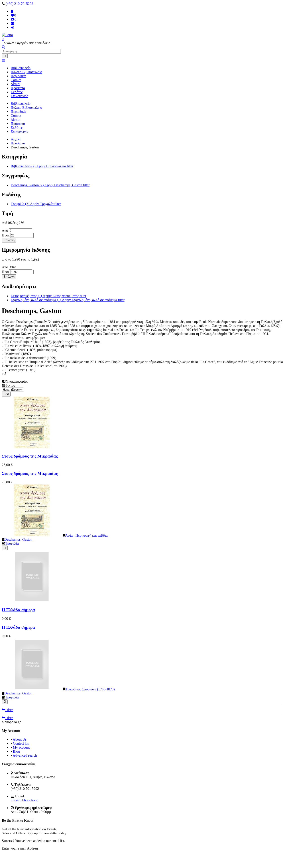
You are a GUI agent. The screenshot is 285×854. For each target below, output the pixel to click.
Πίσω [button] (9, 710)
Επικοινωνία (19, 96)
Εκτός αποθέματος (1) (48, 296)
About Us (19, 739)
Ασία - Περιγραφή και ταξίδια (86, 535)
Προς (6, 235)
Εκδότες (16, 92)
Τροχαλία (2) (36, 204)
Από (5, 230)
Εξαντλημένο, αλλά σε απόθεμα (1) (67, 300)
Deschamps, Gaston (18, 539)
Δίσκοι (15, 84)
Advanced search (25, 755)
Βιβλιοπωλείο (21, 68)
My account (21, 747)
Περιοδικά (18, 76)
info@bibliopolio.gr (25, 800)
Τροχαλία (12, 543)
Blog (16, 751)
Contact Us (21, 743)
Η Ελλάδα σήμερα (18, 610)
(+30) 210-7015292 (19, 4)
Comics (16, 80)
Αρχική (16, 139)
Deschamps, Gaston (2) (50, 185)
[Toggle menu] (3, 60)
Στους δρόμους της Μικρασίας (30, 456)
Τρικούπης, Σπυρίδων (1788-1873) (90, 689)
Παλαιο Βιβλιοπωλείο (26, 72)
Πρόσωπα (18, 88)
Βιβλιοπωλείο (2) (42, 166)
